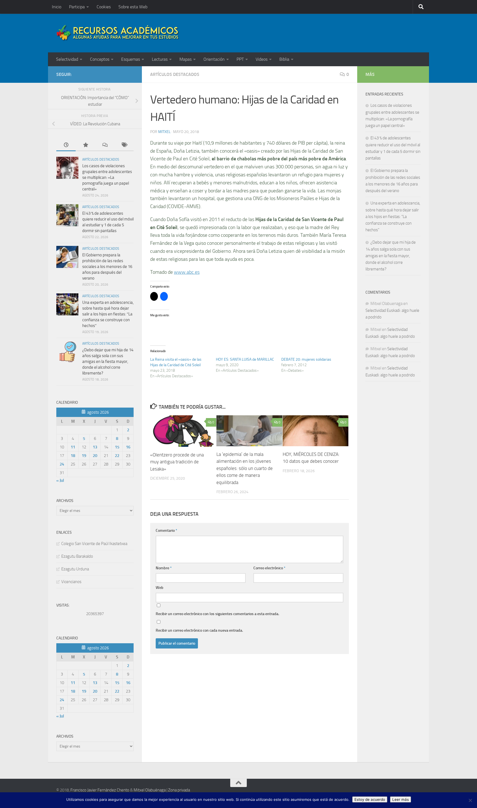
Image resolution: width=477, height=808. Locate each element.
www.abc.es (187, 272)
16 (128, 447)
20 (95, 455)
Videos (261, 59)
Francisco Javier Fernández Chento (99, 790)
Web (159, 587)
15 (117, 447)
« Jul (60, 480)
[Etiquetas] (124, 145)
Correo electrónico (269, 568)
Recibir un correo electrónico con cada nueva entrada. (199, 630)
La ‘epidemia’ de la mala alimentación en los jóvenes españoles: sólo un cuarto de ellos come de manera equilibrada (244, 468)
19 (84, 455)
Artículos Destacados (174, 74)
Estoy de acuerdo (369, 799)
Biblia (284, 59)
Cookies (104, 6)
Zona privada (179, 790)
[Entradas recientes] (66, 145)
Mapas (185, 59)
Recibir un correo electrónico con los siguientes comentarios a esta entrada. (217, 614)
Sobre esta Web (132, 6)
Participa (77, 6)
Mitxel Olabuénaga (150, 790)
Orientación (214, 59)
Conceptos (99, 59)
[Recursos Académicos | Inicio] (117, 33)
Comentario (166, 530)
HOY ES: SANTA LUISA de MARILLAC (245, 359)
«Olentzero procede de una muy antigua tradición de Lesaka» (177, 461)
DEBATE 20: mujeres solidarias (306, 359)
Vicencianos (71, 581)
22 (117, 455)
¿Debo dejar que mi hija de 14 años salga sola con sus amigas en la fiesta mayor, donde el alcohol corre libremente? (107, 361)
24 (62, 464)
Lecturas (160, 59)
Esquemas (130, 59)
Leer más (400, 799)
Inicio (56, 6)
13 (95, 447)
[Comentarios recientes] (104, 145)
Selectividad (67, 59)
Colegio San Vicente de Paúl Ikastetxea (94, 543)
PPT (240, 59)
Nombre (164, 568)
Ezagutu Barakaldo (77, 556)
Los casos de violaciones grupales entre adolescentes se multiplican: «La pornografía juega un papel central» (107, 177)
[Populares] (85, 145)
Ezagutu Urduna (75, 569)
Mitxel (164, 131)
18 (73, 455)
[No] (470, 800)
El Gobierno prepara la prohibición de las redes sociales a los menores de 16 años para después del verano (107, 266)
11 (73, 447)
